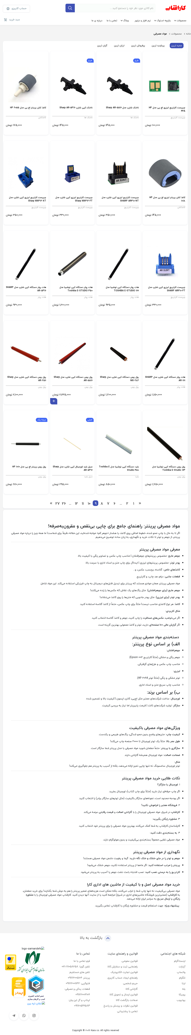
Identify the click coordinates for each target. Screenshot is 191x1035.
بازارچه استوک (164, 20)
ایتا (183, 983)
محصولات (181, 20)
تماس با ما (112, 20)
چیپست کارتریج (178, 117)
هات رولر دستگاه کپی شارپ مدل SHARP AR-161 (165, 378)
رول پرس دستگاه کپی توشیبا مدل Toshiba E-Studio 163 (168, 468)
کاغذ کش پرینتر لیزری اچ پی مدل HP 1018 (167, 199)
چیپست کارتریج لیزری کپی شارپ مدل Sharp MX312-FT (74, 199)
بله (183, 989)
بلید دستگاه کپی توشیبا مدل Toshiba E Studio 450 (119, 468)
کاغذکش (42, 117)
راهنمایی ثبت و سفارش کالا (122, 966)
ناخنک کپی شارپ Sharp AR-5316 (76, 108)
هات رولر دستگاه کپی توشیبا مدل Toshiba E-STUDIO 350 (76, 289)
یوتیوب (181, 1000)
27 (57, 503)
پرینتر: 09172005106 (79, 977)
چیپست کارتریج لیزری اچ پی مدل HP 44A (167, 109)
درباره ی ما (97, 20)
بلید (137, 476)
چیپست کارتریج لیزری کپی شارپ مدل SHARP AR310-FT (166, 289)
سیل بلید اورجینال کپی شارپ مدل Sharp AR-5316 (73, 468)
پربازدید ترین (158, 45)
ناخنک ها (135, 117)
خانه (188, 34)
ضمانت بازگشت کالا (127, 1000)
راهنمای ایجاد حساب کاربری (122, 977)
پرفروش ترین (138, 45)
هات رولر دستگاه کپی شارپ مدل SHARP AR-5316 (26, 289)
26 (64, 503)
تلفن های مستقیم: (79, 972)
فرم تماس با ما (81, 961)
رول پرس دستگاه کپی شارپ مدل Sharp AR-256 (26, 378)
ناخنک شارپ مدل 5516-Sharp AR (122, 108)
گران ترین (102, 45)
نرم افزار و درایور (143, 20)
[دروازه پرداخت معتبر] (10, 962)
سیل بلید (88, 476)
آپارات (182, 966)
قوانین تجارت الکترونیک (124, 972)
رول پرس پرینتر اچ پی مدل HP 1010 (29, 467)
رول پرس (135, 387)
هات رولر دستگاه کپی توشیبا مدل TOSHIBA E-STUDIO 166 (122, 289)
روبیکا (182, 994)
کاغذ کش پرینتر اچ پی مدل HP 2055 (28, 108)
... (121, 503)
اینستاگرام (179, 961)
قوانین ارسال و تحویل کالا (123, 994)
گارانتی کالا (132, 989)
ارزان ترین (119, 45)
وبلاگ (126, 20)
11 (83, 503)
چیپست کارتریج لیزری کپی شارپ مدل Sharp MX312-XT (27, 199)
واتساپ (181, 972)
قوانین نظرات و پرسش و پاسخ (121, 1005)
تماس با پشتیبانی (127, 1011)
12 (76, 503)
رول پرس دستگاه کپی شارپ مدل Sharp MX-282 (119, 378)
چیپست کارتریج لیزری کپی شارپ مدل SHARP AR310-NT (120, 199)
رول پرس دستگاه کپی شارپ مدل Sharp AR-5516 (73, 378)
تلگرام (182, 977)
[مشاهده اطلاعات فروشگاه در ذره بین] (36, 1003)
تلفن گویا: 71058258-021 (76, 966)
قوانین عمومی (130, 961)
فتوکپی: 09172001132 (78, 983)
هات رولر (135, 297)
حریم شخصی (130, 983)
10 (89, 503)
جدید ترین (176, 45)
